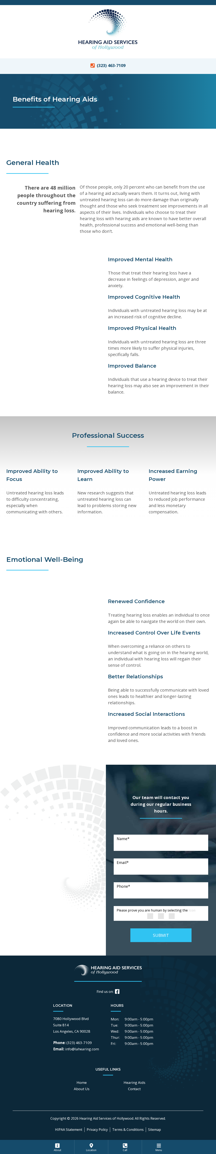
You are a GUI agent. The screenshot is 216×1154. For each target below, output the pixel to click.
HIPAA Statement (68, 1129)
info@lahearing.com (82, 1049)
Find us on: (105, 991)
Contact (134, 1088)
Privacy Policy (97, 1129)
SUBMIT (161, 935)
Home (82, 1082)
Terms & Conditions (128, 1129)
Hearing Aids (134, 1082)
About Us (81, 1088)
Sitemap (154, 1129)
